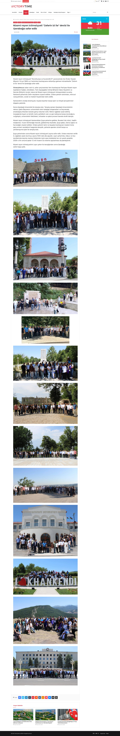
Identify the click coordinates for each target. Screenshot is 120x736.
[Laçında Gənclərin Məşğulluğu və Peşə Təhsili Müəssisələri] (68, 714)
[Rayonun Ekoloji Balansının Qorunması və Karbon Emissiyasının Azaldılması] (87, 66)
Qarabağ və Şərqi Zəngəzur (59, 12)
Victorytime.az (18, 733)
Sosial (37, 12)
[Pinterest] (33, 697)
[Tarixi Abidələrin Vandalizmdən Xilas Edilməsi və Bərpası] (23, 714)
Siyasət (26, 12)
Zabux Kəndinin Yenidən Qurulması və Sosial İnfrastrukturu (42, 1)
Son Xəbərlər (95, 39)
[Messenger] (49, 697)
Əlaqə (107, 733)
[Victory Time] (21, 6)
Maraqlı (19, 22)
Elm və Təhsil (43, 12)
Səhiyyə (50, 12)
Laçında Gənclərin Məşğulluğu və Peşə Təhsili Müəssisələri (67, 722)
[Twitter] (23, 697)
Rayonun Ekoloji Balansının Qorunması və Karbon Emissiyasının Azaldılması (98, 66)
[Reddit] (36, 697)
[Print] (56, 697)
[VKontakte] (39, 697)
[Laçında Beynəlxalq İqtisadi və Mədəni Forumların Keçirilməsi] (87, 73)
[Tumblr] (29, 697)
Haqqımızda (102, 733)
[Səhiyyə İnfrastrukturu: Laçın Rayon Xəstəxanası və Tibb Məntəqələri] (45, 714)
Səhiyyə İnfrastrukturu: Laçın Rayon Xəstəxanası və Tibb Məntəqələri (44, 722)
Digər (68, 12)
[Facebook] (19, 697)
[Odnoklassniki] (43, 697)
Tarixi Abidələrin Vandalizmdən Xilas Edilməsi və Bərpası (22, 722)
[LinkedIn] (26, 697)
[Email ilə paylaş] (53, 697)
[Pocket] (46, 697)
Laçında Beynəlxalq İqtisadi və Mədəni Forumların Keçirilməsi (99, 73)
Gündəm (20, 12)
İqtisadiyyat (31, 12)
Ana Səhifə (14, 12)
